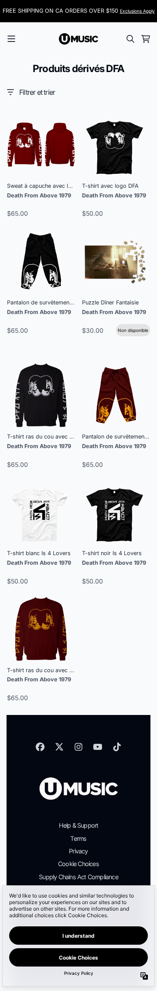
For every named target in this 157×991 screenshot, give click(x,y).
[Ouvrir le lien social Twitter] (59, 746)
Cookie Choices (78, 863)
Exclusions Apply (137, 11)
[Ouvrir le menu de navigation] (11, 38)
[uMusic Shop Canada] (78, 39)
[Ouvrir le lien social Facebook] (40, 746)
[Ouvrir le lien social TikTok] (116, 746)
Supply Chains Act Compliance (78, 877)
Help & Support (79, 825)
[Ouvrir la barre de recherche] (130, 39)
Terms (78, 838)
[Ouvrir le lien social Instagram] (78, 746)
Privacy (78, 851)
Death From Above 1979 (39, 195)
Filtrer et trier (37, 92)
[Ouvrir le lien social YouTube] (97, 746)
